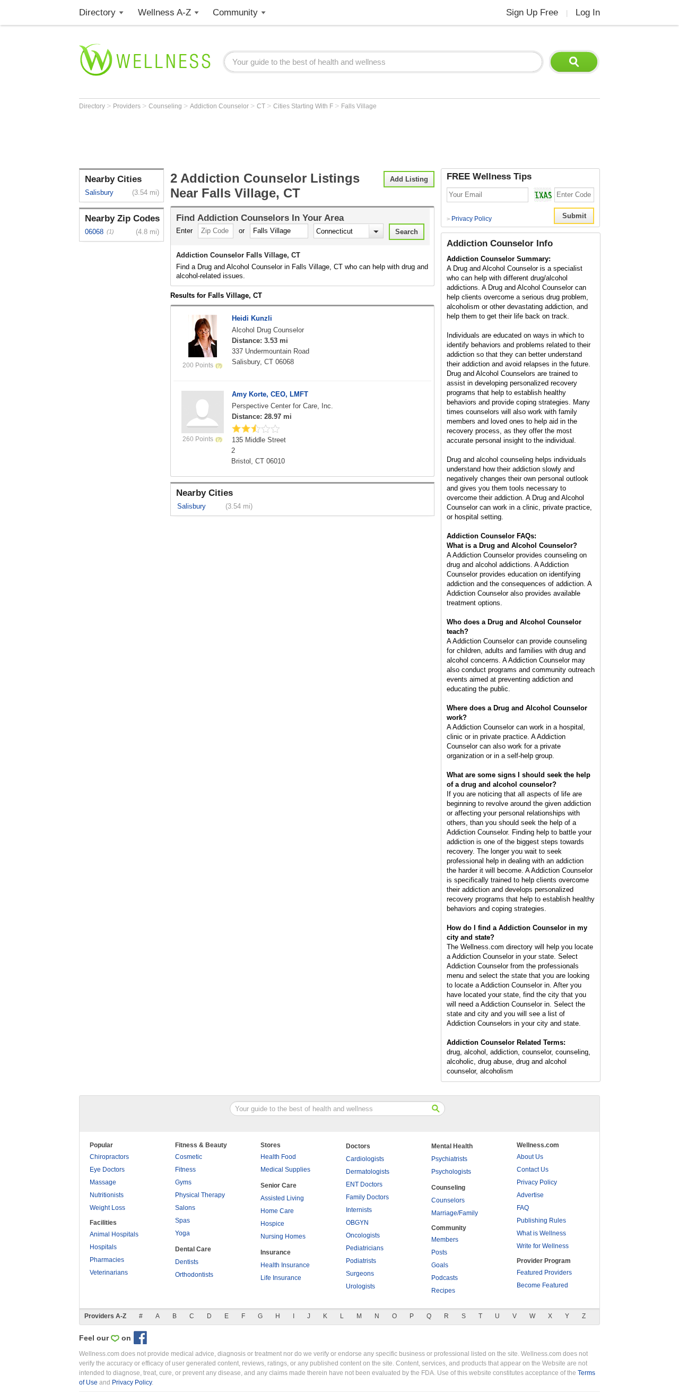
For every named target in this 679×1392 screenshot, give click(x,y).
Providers (127, 106)
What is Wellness (541, 1233)
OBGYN (357, 1222)
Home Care (277, 1211)
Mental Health (452, 1146)
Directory (97, 12)
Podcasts (444, 1278)
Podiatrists (361, 1261)
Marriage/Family (454, 1213)
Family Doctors (367, 1197)
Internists (359, 1210)
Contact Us (533, 1169)
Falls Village (359, 106)
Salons (185, 1207)
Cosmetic (188, 1157)
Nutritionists (107, 1195)
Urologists (360, 1286)
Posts (439, 1252)
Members (444, 1239)
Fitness (185, 1169)
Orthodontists (194, 1274)
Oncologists (363, 1235)
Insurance (275, 1252)
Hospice (272, 1223)
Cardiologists (365, 1159)
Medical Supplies (285, 1169)
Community (235, 12)
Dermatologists (367, 1171)
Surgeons (360, 1273)
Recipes (443, 1290)
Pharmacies (107, 1260)
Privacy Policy (469, 218)
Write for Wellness (543, 1246)
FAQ (523, 1207)
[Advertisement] (272, 139)
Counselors (448, 1200)
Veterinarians (109, 1272)
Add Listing (409, 179)
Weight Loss (107, 1207)
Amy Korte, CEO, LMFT (270, 394)
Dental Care (193, 1249)
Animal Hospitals (114, 1234)
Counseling (166, 106)
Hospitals (103, 1247)
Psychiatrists (449, 1159)
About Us (530, 1157)
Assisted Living (282, 1198)
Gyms (183, 1182)
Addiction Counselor (220, 106)
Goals (439, 1265)
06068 (94, 232)
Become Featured (542, 1285)
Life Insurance (280, 1278)
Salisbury (99, 192)
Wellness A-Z (164, 12)
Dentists (186, 1262)
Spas (182, 1220)
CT (262, 106)
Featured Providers (544, 1272)
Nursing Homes (283, 1236)
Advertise (530, 1195)
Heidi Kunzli (252, 318)
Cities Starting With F (304, 106)
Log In (588, 12)
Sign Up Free (532, 12)
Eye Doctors (107, 1169)
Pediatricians (365, 1248)
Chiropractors (109, 1157)
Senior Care (278, 1185)
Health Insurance (285, 1265)
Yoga (182, 1233)
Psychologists (451, 1171)
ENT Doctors (364, 1184)
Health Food (278, 1157)
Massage (103, 1182)
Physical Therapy (200, 1195)
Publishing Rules (541, 1220)
